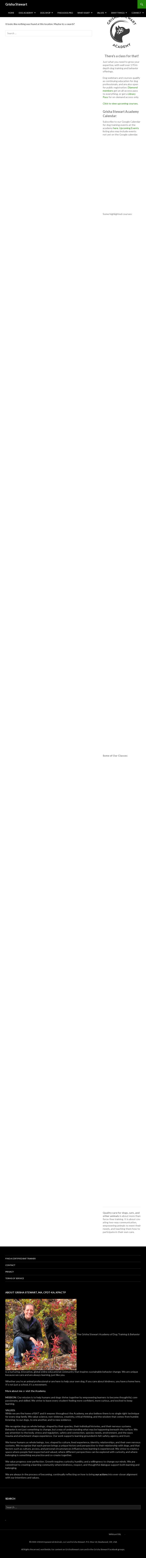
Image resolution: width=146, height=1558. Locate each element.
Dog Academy (26, 13)
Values (100, 13)
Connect (136, 13)
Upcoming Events (129, 128)
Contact (10, 1265)
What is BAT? (83, 13)
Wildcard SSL (115, 1534)
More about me (13, 1390)
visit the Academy (35, 1390)
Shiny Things (117, 13)
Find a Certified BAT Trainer (20, 1258)
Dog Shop (45, 13)
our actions (101, 1474)
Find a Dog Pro (65, 13)
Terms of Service (14, 1278)
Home (11, 13)
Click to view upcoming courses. (120, 103)
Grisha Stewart (16, 4)
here (115, 128)
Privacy (9, 1271)
